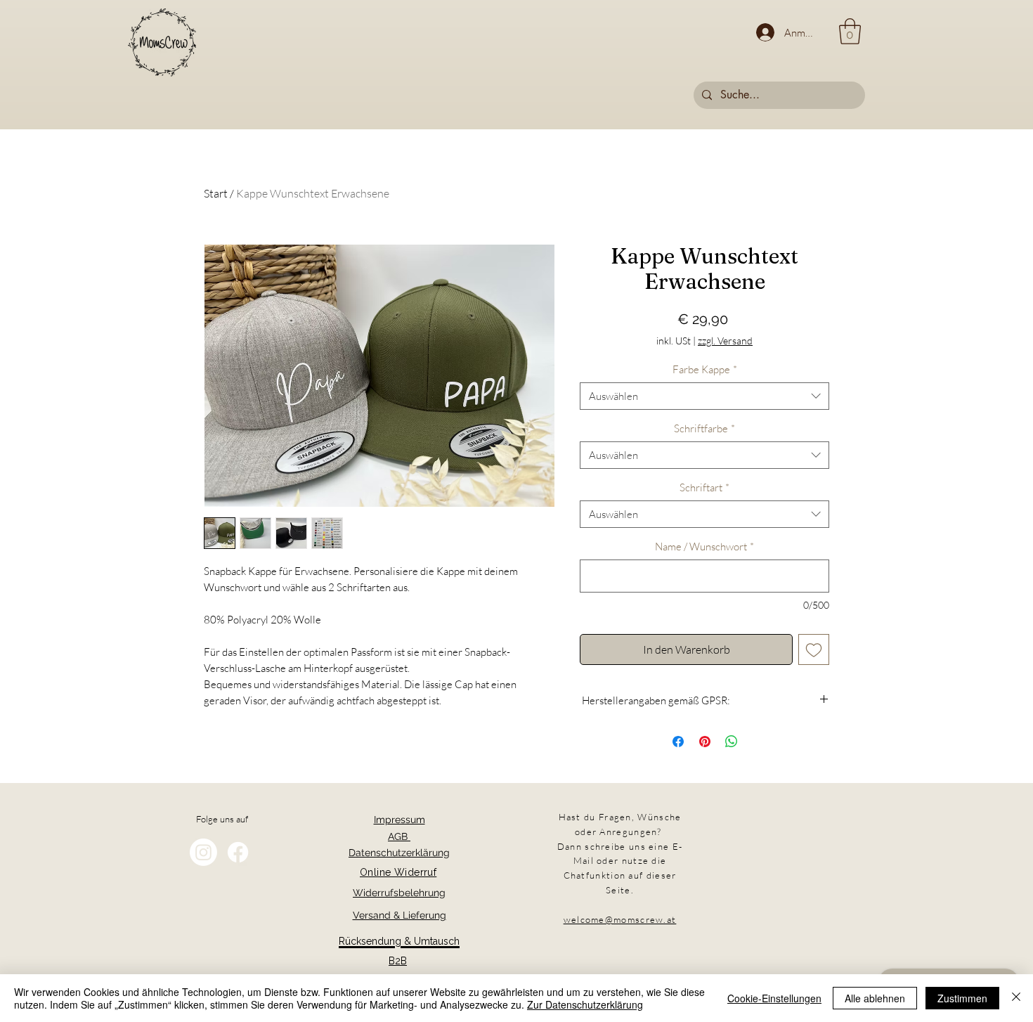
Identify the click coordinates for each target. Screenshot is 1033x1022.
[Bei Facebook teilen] (678, 741)
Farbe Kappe (705, 369)
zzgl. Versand (725, 341)
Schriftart (704, 487)
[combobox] (704, 396)
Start (216, 193)
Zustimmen (962, 998)
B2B (398, 960)
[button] (850, 31)
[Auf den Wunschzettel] (813, 649)
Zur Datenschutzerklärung (585, 1004)
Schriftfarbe (704, 428)
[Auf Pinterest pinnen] (704, 741)
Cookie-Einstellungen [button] (774, 998)
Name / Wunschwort (704, 546)
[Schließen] (1016, 998)
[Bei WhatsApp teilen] (731, 741)
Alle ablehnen (875, 998)
